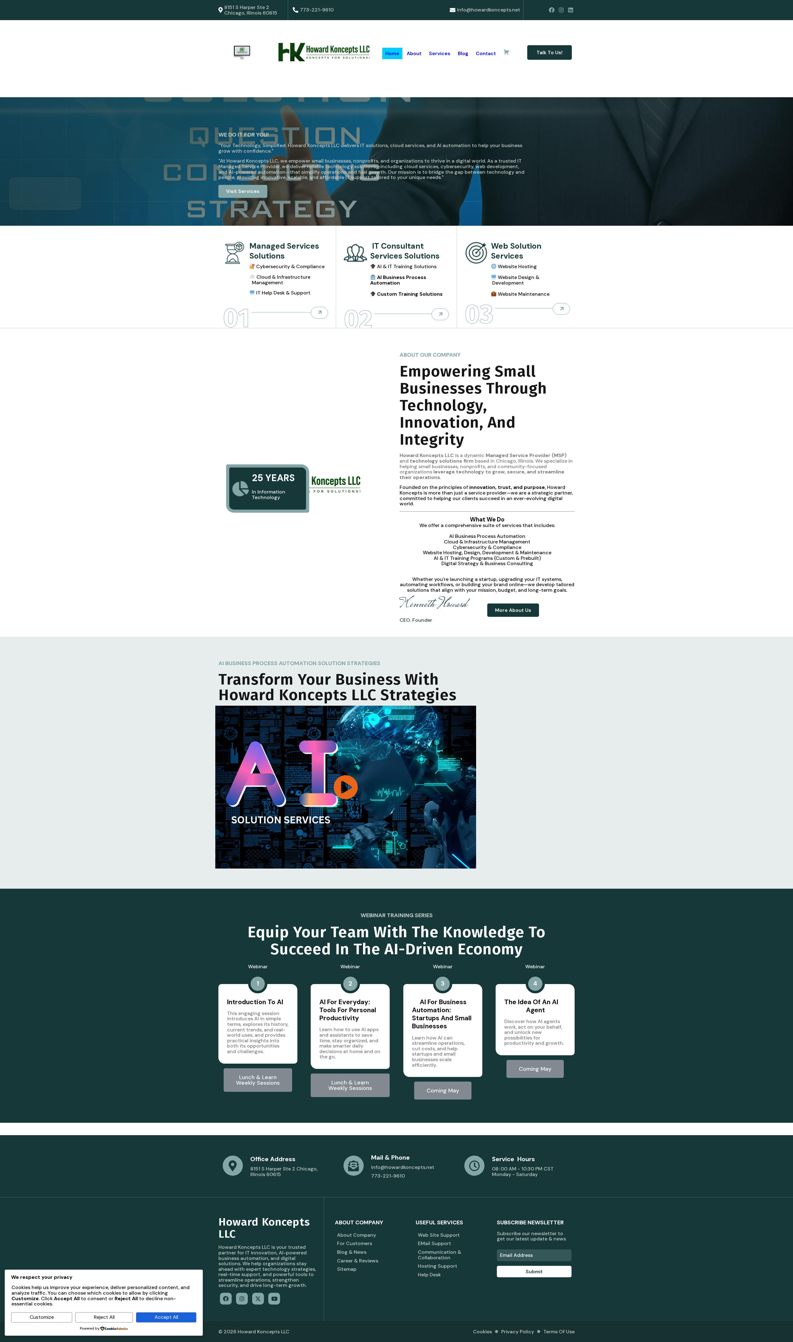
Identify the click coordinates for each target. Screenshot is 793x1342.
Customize (42, 1317)
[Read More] (319, 313)
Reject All (104, 1317)
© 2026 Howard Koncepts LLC (253, 1331)
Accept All (166, 1317)
